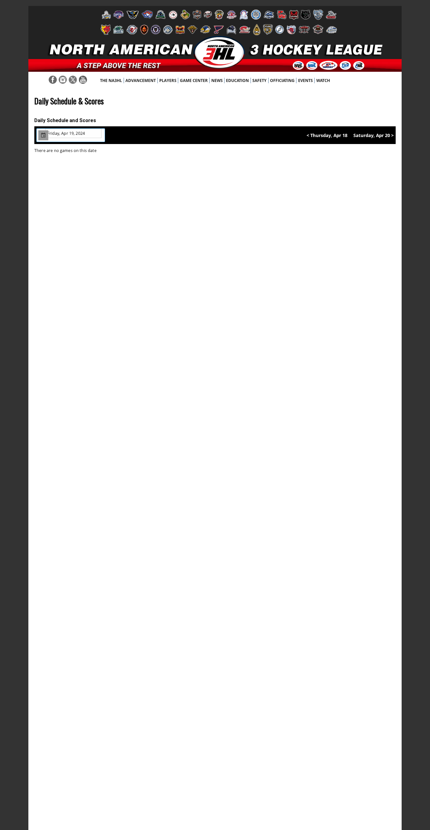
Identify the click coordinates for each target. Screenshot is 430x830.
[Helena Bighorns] (256, 14)
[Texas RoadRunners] (244, 29)
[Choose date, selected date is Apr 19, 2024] (43, 135)
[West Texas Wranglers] (291, 29)
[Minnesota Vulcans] (293, 14)
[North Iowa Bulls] (118, 29)
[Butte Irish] (185, 14)
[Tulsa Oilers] (257, 29)
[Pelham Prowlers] (156, 29)
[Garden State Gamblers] (208, 14)
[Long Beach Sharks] (269, 14)
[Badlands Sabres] (147, 14)
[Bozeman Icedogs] (173, 14)
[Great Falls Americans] (243, 14)
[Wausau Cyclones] (268, 29)
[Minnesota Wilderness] (306, 14)
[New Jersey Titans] (331, 14)
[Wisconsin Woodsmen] (318, 29)
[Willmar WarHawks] (304, 29)
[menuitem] (111, 80)
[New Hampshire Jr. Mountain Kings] (318, 14)
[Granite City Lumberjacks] (231, 14)
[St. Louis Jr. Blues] (219, 29)
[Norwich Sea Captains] (132, 29)
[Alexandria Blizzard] (106, 14)
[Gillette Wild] (219, 14)
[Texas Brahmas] (231, 29)
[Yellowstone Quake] (331, 29)
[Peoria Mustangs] (168, 29)
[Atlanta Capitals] (118, 14)
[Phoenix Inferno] (180, 29)
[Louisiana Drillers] (282, 14)
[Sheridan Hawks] (205, 29)
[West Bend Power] (279, 29)
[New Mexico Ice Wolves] (106, 29)
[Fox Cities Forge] (197, 14)
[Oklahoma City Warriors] (144, 29)
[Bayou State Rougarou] (160, 14)
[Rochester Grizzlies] (192, 29)
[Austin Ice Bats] (132, 14)
